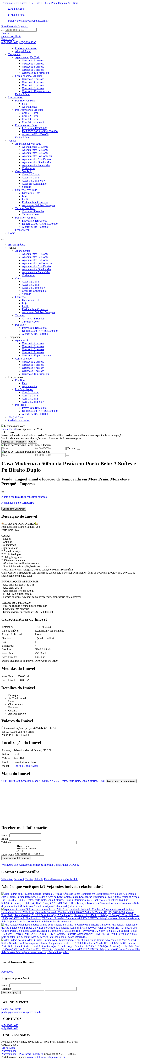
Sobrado (26, 186)
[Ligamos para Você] (13, 426)
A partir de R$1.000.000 (35, 134)
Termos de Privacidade (14, 441)
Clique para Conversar (14, 508)
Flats (24, 103)
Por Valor (20, 217)
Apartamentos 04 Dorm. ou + (38, 156)
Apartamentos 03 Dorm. (35, 152)
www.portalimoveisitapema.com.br (46, 1057)
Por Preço (20, 125)
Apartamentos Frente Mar (36, 165)
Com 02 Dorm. (30, 115)
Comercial (20, 189)
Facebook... (7, 971)
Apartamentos (29, 106)
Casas (18, 171)
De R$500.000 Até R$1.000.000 (40, 131)
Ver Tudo (35, 57)
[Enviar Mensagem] (67, 455)
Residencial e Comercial (35, 202)
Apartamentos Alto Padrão (36, 159)
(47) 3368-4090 (16, 9)
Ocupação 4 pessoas (33, 63)
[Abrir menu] (2, 238)
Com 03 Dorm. (30, 119)
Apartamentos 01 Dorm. (35, 146)
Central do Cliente (11, 1008)
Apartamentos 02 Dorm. (35, 149)
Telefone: (6, 842)
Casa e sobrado (23, 75)
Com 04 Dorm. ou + (33, 122)
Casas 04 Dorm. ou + (33, 180)
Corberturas (28, 168)
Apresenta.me (8, 1050)
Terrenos (20, 208)
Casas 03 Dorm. (31, 177)
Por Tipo (20, 100)
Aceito (32, 441)
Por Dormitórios (24, 109)
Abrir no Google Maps (26, 765)
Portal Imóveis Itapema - (14, 26)
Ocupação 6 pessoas (33, 66)
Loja (24, 196)
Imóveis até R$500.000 (34, 128)
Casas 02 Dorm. (31, 174)
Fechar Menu (22, 94)
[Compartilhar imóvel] (2, 491)
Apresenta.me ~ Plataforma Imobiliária (22, 1053)
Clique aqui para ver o (121, 781)
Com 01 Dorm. (30, 112)
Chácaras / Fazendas (33, 211)
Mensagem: (7, 854)
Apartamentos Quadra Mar (36, 162)
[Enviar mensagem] (78, 449)
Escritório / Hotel (31, 192)
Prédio (25, 199)
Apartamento (22, 57)
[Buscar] (2, 30)
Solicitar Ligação (11, 992)
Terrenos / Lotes (31, 214)
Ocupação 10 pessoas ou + (36, 72)
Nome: (5, 835)
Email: (4, 838)
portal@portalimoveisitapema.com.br (28, 20)
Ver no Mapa (8, 1047)
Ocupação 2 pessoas (33, 60)
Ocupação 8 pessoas (33, 69)
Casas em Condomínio (34, 183)
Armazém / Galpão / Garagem (38, 205)
